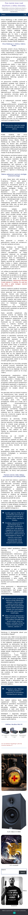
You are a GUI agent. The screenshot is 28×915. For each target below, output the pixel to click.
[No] (26, 912)
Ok (14, 912)
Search (4, 869)
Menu (3, 14)
